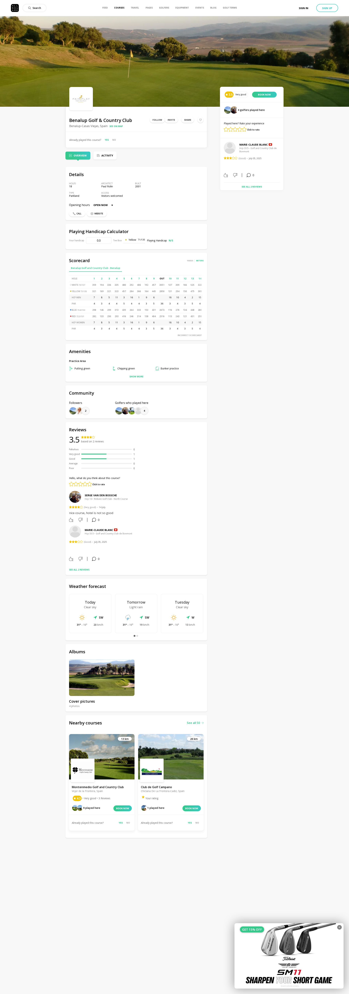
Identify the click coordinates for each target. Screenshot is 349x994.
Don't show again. (290, 985)
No (114, 139)
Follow (157, 119)
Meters (200, 260)
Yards (190, 260)
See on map (116, 126)
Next (282, 161)
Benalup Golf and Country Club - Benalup (95, 268)
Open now (100, 205)
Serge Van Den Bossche (101, 495)
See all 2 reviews (79, 569)
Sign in (303, 8)
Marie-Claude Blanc (99, 530)
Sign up (327, 8)
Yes (107, 139)
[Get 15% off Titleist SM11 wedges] (289, 956)
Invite (171, 119)
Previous (221, 161)
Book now (122, 808)
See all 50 (193, 723)
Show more (136, 376)
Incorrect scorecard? (190, 335)
